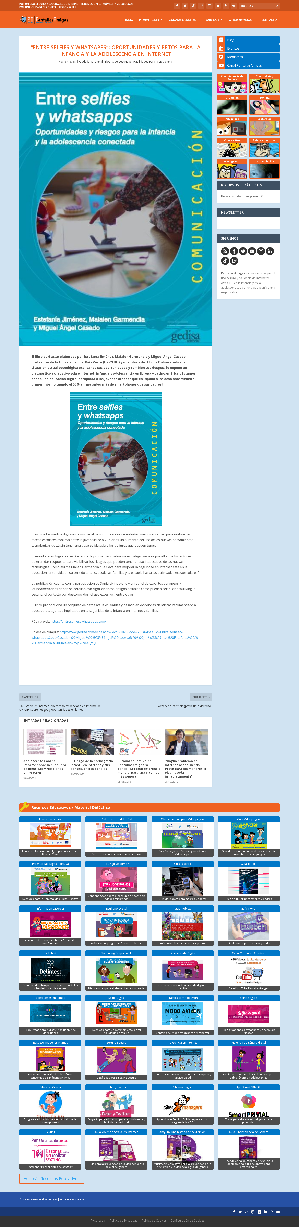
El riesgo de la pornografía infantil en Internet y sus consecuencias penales (92, 765)
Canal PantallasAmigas (244, 65)
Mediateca (235, 57)
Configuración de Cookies (187, 1220)
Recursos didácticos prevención (243, 196)
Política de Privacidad (123, 1220)
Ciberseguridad (122, 61)
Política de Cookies (154, 1220)
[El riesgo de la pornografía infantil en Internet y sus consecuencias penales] (92, 742)
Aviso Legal (98, 1220)
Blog (107, 61)
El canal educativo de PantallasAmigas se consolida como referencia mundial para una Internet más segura (139, 769)
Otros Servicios (240, 20)
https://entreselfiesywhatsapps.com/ (78, 621)
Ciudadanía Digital (182, 20)
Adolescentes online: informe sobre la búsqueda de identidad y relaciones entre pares (44, 767)
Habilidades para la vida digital (153, 61)
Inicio (129, 20)
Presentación (149, 20)
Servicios (212, 20)
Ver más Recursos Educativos (52, 1178)
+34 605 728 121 (74, 1199)
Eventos (233, 48)
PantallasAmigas (233, 273)
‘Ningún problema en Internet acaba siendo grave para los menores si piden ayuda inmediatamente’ (185, 769)
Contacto (269, 20)
